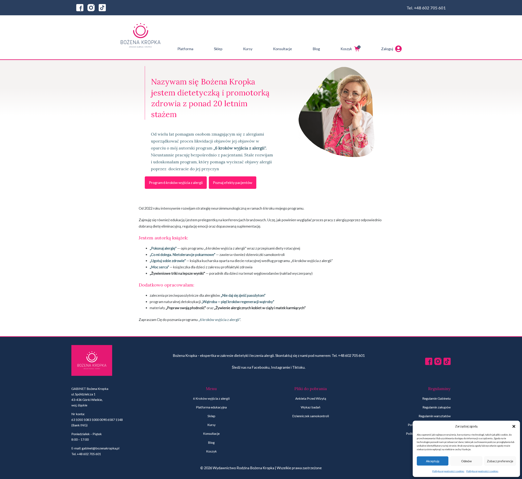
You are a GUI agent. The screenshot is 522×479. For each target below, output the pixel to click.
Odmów (466, 461)
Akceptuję (432, 461)
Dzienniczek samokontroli (310, 416)
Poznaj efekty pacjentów (232, 182)
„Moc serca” (159, 267)
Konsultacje (282, 48)
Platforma (185, 48)
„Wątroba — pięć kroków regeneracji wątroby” (237, 301)
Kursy (247, 48)
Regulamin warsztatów (435, 416)
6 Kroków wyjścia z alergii (211, 398)
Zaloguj (387, 48)
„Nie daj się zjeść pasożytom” (243, 295)
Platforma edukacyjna (211, 407)
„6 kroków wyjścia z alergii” (219, 319)
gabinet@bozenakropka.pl (100, 448)
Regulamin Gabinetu (436, 398)
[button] (514, 426)
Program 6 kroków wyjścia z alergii (176, 182)
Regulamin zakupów (436, 407)
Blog (316, 48)
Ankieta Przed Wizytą (310, 398)
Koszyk (350, 48)
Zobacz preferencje (500, 461)
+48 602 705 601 (430, 7)
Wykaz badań (310, 407)
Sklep (218, 48)
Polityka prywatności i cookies (448, 471)
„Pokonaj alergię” (163, 248)
